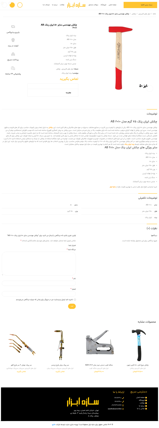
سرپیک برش (51, 368)
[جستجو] (20, 4)
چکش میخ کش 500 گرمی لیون (138, 365)
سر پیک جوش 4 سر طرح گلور (21, 365)
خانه (154, 14)
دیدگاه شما (71, 249)
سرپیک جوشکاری (12, 368)
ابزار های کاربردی (144, 14)
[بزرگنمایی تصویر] (150, 88)
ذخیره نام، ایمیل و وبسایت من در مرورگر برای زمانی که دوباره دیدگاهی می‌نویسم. (44, 299)
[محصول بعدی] (4, 14)
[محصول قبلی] (9, 14)
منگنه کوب (93, 368)
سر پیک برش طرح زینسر (60, 365)
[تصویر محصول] (138, 344)
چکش (133, 14)
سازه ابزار (113, 187)
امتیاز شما (72, 245)
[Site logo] (76, 5)
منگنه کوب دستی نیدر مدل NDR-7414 (99, 365)
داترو (53, 424)
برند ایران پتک (67, 73)
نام (74, 278)
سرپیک (58, 368)
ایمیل (73, 289)
